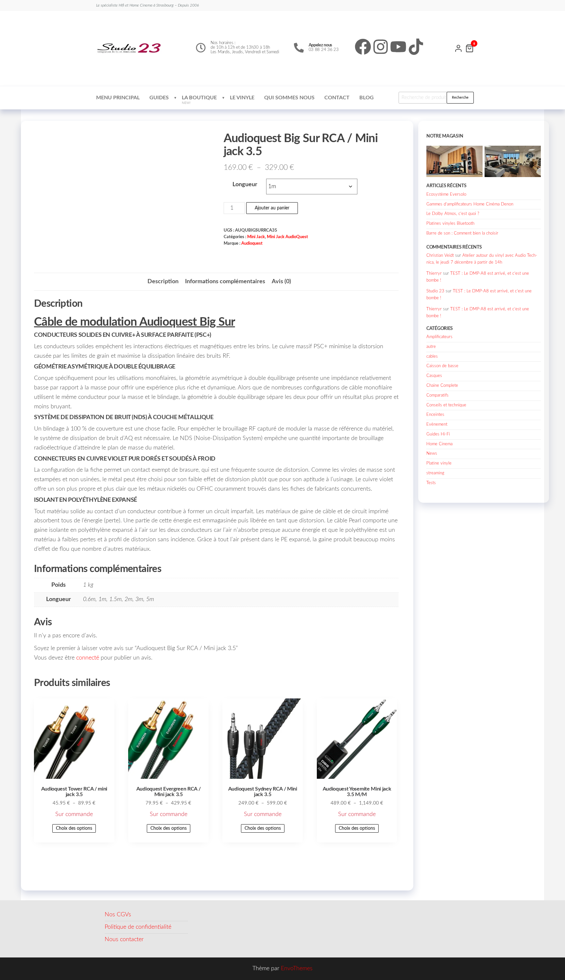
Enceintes (435, 415)
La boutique (199, 100)
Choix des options (74, 828)
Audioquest (252, 243)
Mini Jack (256, 237)
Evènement (436, 424)
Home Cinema (439, 444)
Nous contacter (124, 939)
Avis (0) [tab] (281, 282)
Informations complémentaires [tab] (225, 282)
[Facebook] (363, 47)
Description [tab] (163, 282)
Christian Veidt (440, 255)
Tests (431, 483)
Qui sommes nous (289, 97)
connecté (87, 658)
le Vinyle (242, 97)
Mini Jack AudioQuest (287, 237)
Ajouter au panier (272, 208)
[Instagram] (380, 47)
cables (432, 356)
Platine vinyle (439, 463)
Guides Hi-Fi (438, 434)
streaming (435, 473)
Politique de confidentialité (138, 927)
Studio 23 (435, 291)
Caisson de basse (442, 366)
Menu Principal (118, 97)
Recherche (460, 97)
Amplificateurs (439, 337)
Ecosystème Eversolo (446, 194)
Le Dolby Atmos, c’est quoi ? (452, 214)
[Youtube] (398, 47)
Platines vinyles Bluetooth (450, 223)
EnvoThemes (297, 969)
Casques (434, 376)
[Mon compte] (458, 47)
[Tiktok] (416, 47)
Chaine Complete (442, 386)
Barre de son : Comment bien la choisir (462, 233)
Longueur (244, 185)
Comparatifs (437, 395)
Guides (159, 97)
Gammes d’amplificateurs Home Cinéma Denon (469, 204)
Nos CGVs (118, 915)
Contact (337, 97)
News (431, 453)
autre (431, 347)
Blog (366, 97)
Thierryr (434, 273)
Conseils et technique (446, 405)
